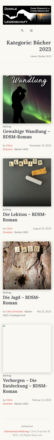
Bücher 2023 (21, 149)
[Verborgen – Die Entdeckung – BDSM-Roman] (27, 348)
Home (34, 56)
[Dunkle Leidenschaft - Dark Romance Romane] (27, 15)
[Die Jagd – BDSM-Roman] (27, 265)
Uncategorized (17, 315)
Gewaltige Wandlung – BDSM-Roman (26, 134)
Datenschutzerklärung (16, 431)
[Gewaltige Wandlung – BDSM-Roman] (27, 99)
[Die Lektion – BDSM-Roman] (27, 182)
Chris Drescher (14, 311)
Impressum (27, 426)
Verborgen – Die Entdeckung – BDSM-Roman (25, 386)
